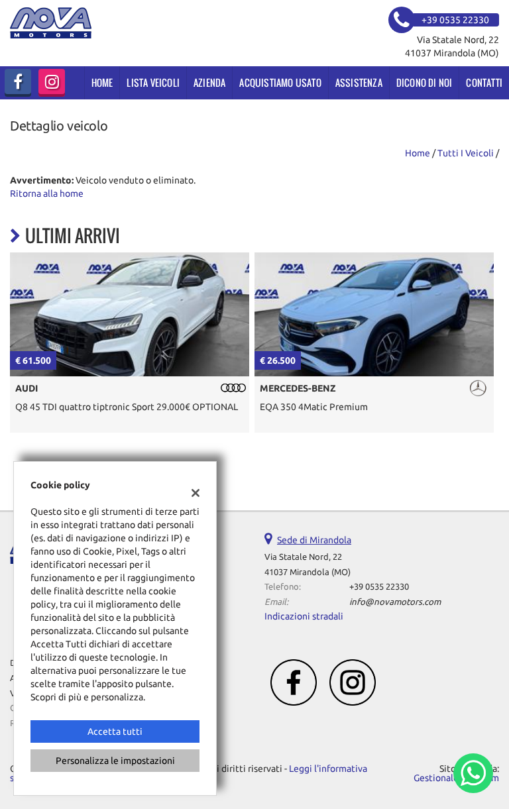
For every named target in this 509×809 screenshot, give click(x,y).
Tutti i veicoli (465, 153)
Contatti (484, 82)
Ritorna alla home (47, 193)
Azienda (209, 82)
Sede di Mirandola (314, 540)
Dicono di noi (424, 82)
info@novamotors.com (395, 602)
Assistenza (358, 82)
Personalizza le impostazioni (115, 760)
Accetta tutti (114, 731)
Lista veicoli (153, 82)
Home (102, 82)
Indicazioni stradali (303, 616)
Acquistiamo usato (280, 82)
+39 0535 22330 (379, 587)
